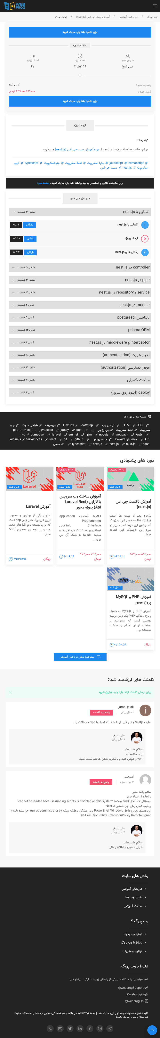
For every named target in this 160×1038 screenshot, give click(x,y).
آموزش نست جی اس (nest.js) (93, 17)
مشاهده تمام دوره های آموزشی (77, 657)
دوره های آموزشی (128, 17)
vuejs (139, 434)
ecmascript (126, 163)
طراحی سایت (30, 425)
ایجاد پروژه (80, 125)
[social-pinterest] (89, 1028)
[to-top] (152, 1030)
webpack (121, 434)
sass (145, 444)
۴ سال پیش (127, 782)
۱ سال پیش (127, 713)
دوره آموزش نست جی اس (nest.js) (77, 149)
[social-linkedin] (80, 1028)
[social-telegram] (109, 1028)
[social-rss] (50, 1028)
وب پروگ (152, 17)
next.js (97, 444)
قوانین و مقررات (132, 951)
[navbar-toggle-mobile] (155, 6)
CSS (139, 425)
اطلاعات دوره (80, 45)
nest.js (127, 167)
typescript (31, 163)
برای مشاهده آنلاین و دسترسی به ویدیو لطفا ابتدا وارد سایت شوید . (80, 183)
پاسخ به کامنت (101, 712)
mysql (27, 430)
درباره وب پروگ (133, 934)
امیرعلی (129, 776)
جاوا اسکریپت (95, 163)
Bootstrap (86, 425)
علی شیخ (119, 735)
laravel (56, 434)
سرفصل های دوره (80, 198)
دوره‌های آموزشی (132, 889)
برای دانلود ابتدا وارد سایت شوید (80, 32)
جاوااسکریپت (51, 163)
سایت (108, 692)
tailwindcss (34, 439)
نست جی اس (109, 167)
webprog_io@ (134, 1001)
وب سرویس (100, 439)
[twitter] (70, 1028)
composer (37, 434)
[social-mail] (60, 1028)
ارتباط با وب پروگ (131, 942)
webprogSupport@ (131, 988)
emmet (73, 434)
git (65, 439)
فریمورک (50, 425)
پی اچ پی (103, 430)
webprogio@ (135, 994)
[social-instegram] (99, 1028)
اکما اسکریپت (73, 163)
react (52, 439)
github (78, 439)
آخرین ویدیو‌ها (133, 897)
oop (79, 430)
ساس (57, 444)
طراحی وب (109, 425)
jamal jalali (126, 707)
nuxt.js (130, 444)
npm (88, 434)
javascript (46, 430)
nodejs (103, 434)
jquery (64, 430)
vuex (133, 439)
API (146, 439)
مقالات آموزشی (133, 906)
